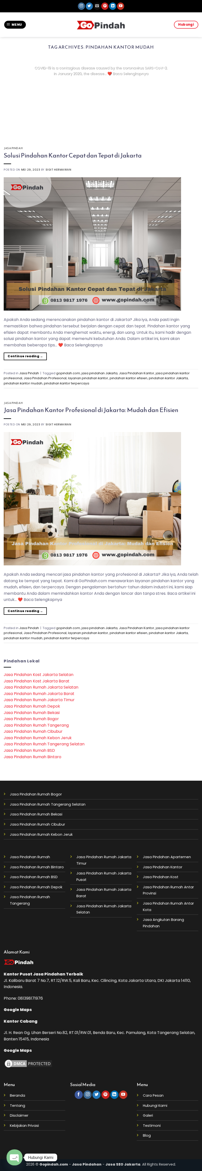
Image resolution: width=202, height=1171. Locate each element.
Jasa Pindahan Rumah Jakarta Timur (39, 700)
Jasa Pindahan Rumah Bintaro (32, 757)
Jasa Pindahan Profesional (45, 378)
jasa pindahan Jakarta (100, 373)
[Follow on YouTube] (120, 6)
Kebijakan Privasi (24, 1125)
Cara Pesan (153, 1095)
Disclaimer (19, 1115)
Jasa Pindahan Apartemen (167, 856)
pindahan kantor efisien (128, 378)
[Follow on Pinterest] (104, 6)
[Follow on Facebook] (79, 1095)
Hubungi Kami (155, 1105)
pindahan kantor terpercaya (66, 383)
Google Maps (18, 1009)
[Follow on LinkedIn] (112, 6)
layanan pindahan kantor (88, 378)
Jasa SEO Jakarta (122, 1164)
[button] (15, 25)
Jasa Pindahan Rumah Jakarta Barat (39, 693)
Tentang (17, 1105)
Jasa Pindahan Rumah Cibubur (33, 731)
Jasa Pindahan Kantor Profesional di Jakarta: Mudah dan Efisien (91, 410)
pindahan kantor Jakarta (168, 378)
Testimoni (152, 1125)
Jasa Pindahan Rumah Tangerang (36, 725)
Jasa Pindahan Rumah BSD (29, 750)
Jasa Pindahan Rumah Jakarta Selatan (41, 687)
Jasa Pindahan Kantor (136, 373)
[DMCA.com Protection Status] (28, 1063)
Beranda (17, 1095)
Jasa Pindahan (49, 974)
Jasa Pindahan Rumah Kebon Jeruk (38, 738)
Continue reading (101, 83)
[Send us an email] (97, 6)
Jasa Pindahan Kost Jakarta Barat (36, 681)
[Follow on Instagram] (81, 6)
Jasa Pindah (13, 148)
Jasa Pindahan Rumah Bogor (31, 719)
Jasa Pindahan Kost (160, 876)
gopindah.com (68, 373)
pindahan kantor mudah (23, 383)
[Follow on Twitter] (89, 6)
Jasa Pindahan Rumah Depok (32, 706)
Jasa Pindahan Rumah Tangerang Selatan (44, 744)
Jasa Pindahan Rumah (30, 856)
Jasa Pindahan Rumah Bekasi (32, 712)
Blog (147, 1135)
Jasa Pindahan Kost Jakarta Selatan (38, 674)
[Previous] (13, 96)
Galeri (148, 1115)
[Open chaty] (14, 1157)
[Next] (188, 96)
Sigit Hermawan (58, 170)
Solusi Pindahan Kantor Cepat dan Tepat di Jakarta (73, 155)
